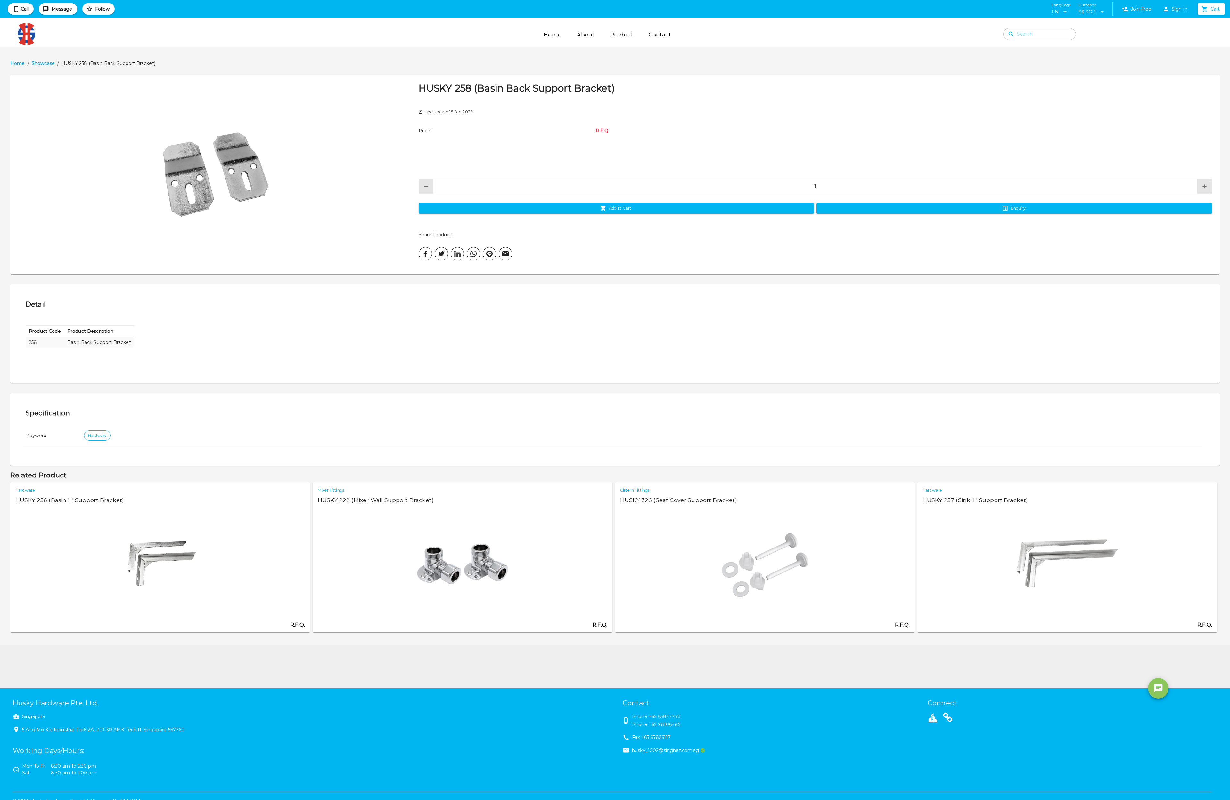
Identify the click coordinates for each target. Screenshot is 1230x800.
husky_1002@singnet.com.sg (665, 750)
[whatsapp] (473, 253)
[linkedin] (457, 253)
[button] (214, 174)
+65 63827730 (665, 716)
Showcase (43, 63)
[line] (489, 253)
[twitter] (441, 253)
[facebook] (425, 253)
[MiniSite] (948, 718)
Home (17, 63)
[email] (505, 253)
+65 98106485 (664, 724)
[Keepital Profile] (933, 717)
